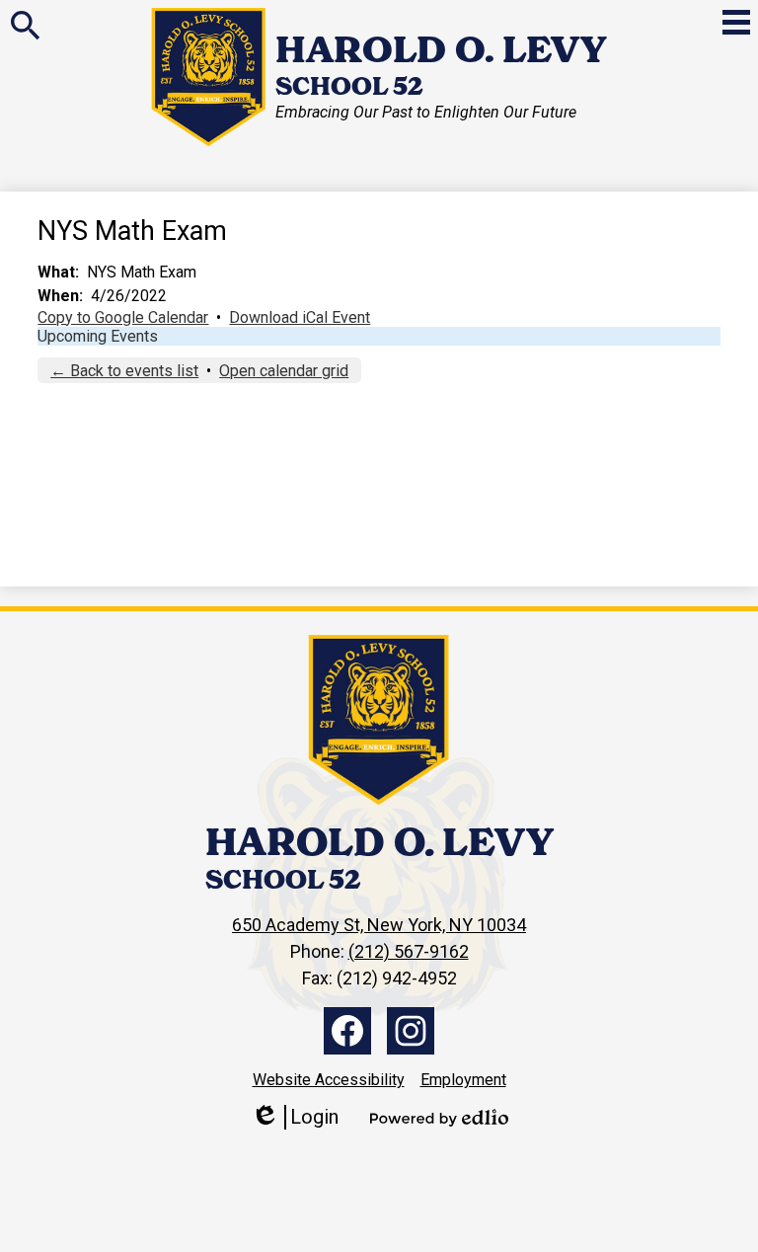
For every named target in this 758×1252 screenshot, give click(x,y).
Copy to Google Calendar (123, 317)
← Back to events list (124, 370)
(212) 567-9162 (408, 951)
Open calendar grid (283, 370)
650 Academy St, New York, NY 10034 (379, 924)
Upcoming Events (98, 336)
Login (295, 1117)
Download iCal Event (299, 317)
